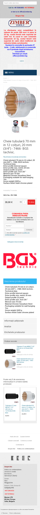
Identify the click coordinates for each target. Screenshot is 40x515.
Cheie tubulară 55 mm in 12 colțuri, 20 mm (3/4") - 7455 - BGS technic (25, 360)
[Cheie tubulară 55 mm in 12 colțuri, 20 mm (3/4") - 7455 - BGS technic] (10, 363)
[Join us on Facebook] (11, 458)
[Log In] (25, 66)
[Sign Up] (30, 66)
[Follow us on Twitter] (28, 458)
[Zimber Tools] (20, 23)
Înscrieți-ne (8, 473)
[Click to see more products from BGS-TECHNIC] (20, 260)
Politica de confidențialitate (25, 449)
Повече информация (14, 513)
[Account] (10, 66)
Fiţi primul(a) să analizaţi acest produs (14, 157)
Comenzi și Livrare (26, 440)
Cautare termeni (25, 436)
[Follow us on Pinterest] (16, 458)
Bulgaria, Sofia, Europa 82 (12, 485)
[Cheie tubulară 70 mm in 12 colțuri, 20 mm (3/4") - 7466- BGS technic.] (15, 126)
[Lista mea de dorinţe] (20, 66)
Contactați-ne (20, 445)
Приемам (5, 513)
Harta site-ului (14, 436)
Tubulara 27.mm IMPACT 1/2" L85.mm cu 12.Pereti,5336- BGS (25, 348)
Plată (5, 480)
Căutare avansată (13, 440)
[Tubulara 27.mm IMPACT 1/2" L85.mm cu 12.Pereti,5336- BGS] (10, 351)
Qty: (21, 202)
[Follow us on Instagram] (22, 458)
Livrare (6, 478)
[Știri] (15, 66)
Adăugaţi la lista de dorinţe (25, 354)
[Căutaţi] (35, 3)
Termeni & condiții (10, 471)
